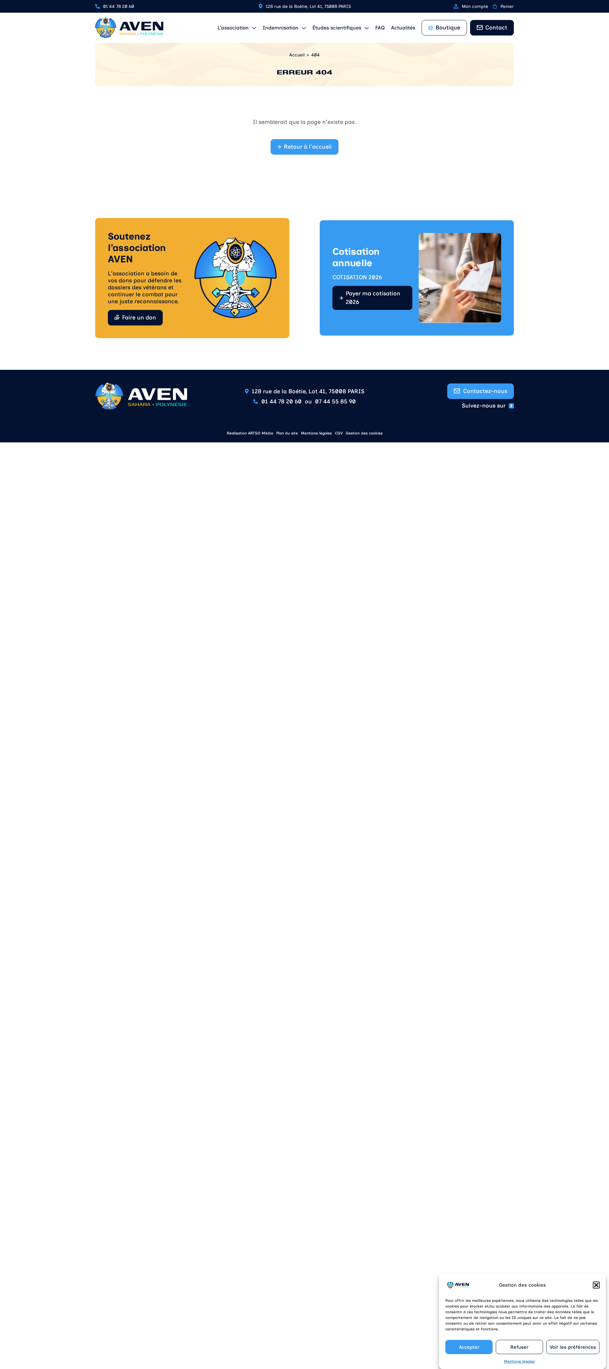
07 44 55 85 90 (335, 401)
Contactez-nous (485, 391)
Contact (496, 27)
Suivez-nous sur (484, 405)
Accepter (469, 1347)
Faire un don (139, 317)
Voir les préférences (573, 1347)
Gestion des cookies (364, 433)
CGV (339, 433)
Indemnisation (280, 28)
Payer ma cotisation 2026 (373, 297)
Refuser (519, 1347)
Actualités (403, 28)
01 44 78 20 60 (118, 6)
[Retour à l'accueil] (129, 27)
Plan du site (287, 433)
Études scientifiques (336, 28)
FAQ (380, 28)
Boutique (447, 27)
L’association (233, 28)
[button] (596, 1285)
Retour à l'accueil (308, 146)
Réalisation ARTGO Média (250, 433)
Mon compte (475, 6)
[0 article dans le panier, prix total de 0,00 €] (494, 6)
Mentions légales (519, 1361)
